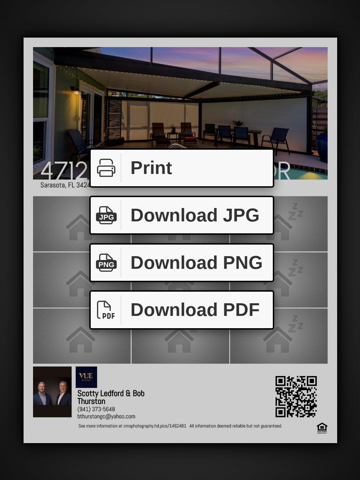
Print (151, 167)
